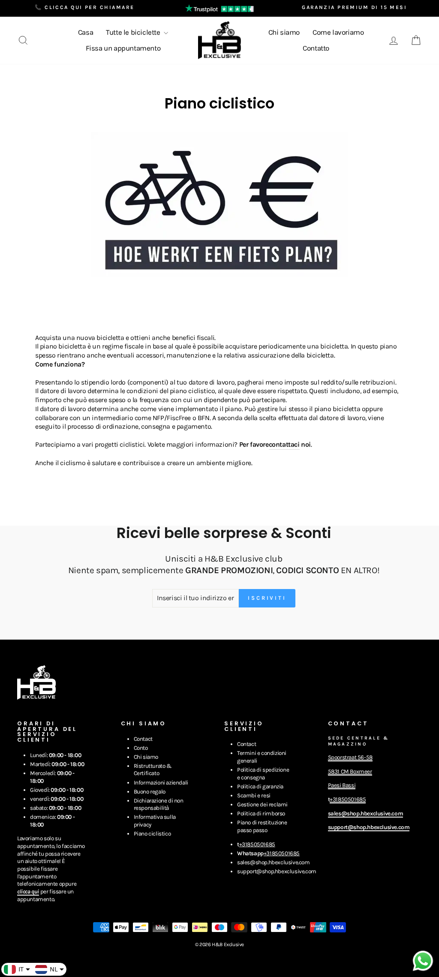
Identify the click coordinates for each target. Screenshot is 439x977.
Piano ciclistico (152, 833)
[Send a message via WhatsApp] (423, 961)
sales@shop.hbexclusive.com (273, 862)
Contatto (316, 48)
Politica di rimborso (261, 813)
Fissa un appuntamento (123, 48)
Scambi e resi (254, 795)
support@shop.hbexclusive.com (276, 871)
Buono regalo (149, 791)
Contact (143, 739)
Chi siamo (284, 32)
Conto (141, 748)
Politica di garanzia (260, 786)
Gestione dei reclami (262, 804)
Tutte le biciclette (134, 32)
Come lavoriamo (338, 32)
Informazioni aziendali (161, 782)
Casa (85, 32)
